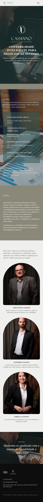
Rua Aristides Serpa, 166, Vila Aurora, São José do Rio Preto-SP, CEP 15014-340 (20, 486)
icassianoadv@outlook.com (10, 482)
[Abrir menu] (38, 3)
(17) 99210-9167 (7, 479)
